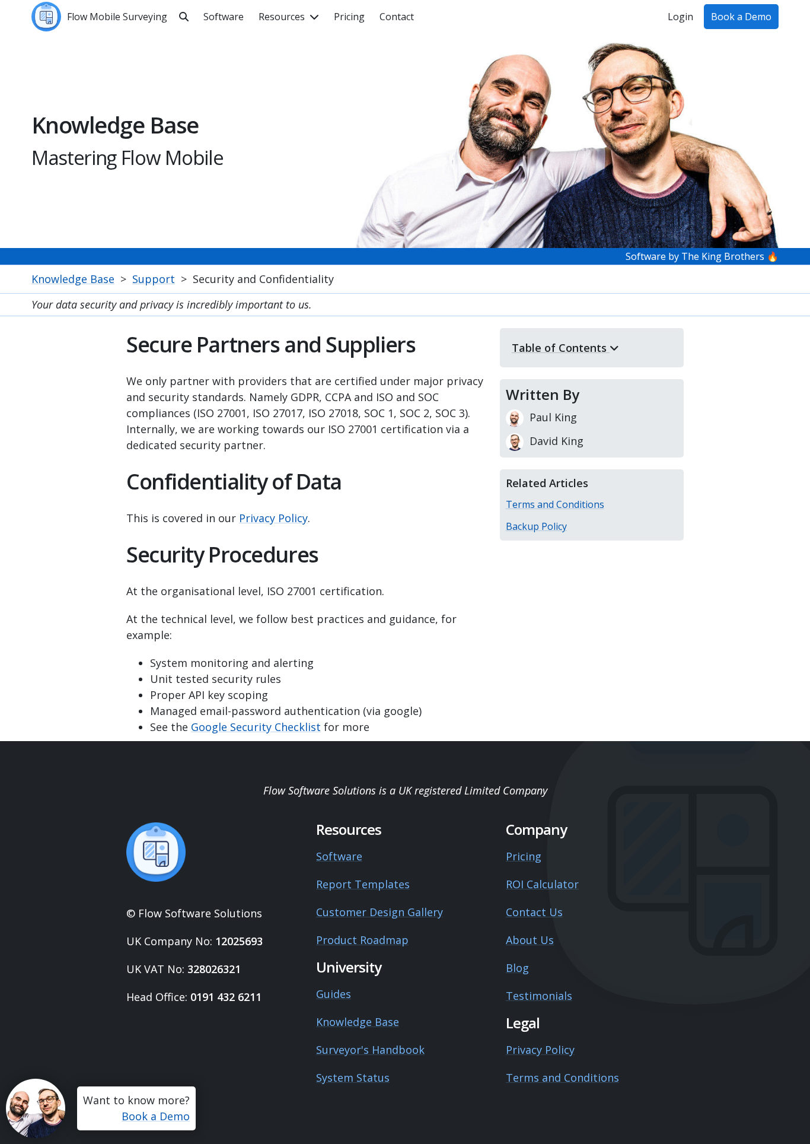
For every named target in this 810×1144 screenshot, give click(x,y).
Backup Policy (536, 526)
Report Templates (363, 884)
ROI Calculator (542, 884)
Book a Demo (156, 1116)
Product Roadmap (362, 940)
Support (153, 279)
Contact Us (534, 912)
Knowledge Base (72, 279)
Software (339, 856)
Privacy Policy (273, 518)
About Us (530, 940)
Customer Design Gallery (379, 912)
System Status (353, 1077)
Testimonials (539, 996)
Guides (333, 994)
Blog (517, 968)
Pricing (523, 856)
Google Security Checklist (256, 727)
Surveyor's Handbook (370, 1050)
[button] (289, 16)
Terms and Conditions (555, 504)
